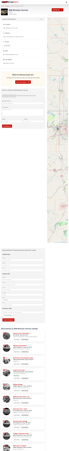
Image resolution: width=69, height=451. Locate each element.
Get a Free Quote (22, 82)
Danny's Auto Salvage (20, 421)
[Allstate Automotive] (6, 348)
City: (3, 302)
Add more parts (8, 315)
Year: (3, 268)
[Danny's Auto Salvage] (6, 423)
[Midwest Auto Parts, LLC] (6, 399)
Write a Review (13, 14)
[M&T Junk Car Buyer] (6, 448)
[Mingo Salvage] (6, 387)
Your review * (5, 107)
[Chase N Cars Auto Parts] (6, 336)
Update (41, 19)
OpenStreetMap (61, 242)
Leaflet (56, 242)
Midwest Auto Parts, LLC (21, 397)
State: (3, 297)
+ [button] (48, 19)
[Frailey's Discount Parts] (6, 436)
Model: (4, 263)
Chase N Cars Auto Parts (21, 333)
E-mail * (26, 119)
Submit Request (8, 320)
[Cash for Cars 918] (6, 372)
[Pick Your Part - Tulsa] (6, 411)
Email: (3, 287)
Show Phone (17, 339)
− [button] (48, 21)
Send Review (7, 126)
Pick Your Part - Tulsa (20, 409)
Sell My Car (57, 10)
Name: (3, 277)
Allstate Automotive (20, 345)
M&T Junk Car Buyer (19, 446)
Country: (4, 292)
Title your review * (6, 101)
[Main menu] (66, 2)
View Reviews (25, 339)
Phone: (4, 282)
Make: (3, 257)
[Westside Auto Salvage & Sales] (6, 360)
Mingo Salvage (18, 384)
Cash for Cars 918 (18, 370)
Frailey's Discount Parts (21, 433)
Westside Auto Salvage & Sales (23, 358)
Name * (4, 119)
